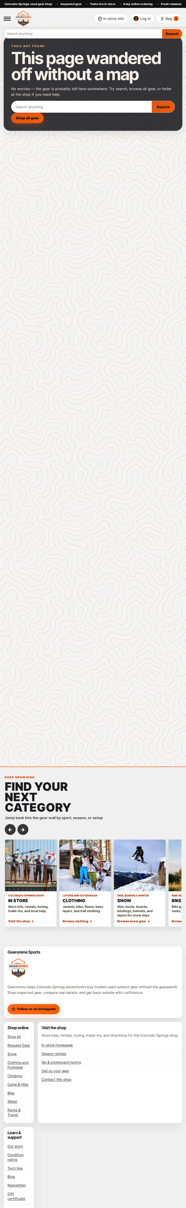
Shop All (14, 1037)
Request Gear (18, 1045)
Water (12, 1101)
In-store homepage (57, 1045)
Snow (12, 1054)
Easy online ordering (138, 4)
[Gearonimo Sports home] (53, 18)
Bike (11, 1093)
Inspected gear (71, 4)
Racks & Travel (14, 1112)
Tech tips (15, 1168)
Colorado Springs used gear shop (28, 4)
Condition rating (15, 1157)
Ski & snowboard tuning (61, 1062)
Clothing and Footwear (18, 1064)
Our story (15, 1146)
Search (172, 33)
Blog (11, 1176)
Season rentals (54, 1054)
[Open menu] (7, 19)
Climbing (14, 1076)
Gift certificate (16, 1196)
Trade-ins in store (102, 4)
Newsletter (16, 1185)
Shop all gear (27, 118)
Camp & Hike (17, 1084)
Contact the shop (56, 1079)
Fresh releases (171, 4)
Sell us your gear (55, 1071)
